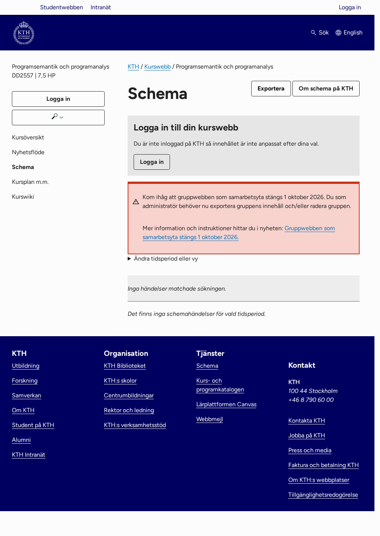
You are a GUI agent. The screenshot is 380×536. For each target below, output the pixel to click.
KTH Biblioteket (125, 365)
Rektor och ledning (129, 410)
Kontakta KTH (306, 420)
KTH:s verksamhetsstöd (135, 425)
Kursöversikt (28, 137)
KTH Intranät (28, 454)
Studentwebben (61, 7)
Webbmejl (209, 419)
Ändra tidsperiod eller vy (166, 258)
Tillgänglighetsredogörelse (323, 494)
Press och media (309, 450)
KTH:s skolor (120, 380)
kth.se (24, 7)
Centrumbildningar (129, 395)
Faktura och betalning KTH (323, 465)
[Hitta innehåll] (58, 117)
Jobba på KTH (306, 435)
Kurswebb (157, 66)
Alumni (21, 439)
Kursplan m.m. (30, 181)
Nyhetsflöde (28, 152)
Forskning (24, 380)
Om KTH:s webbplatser (318, 479)
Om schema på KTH (326, 88)
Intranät (101, 7)
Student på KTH (33, 425)
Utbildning (25, 365)
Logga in (350, 7)
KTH (133, 66)
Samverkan (26, 395)
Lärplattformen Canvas (226, 404)
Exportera (271, 88)
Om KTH (23, 410)
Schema (207, 365)
